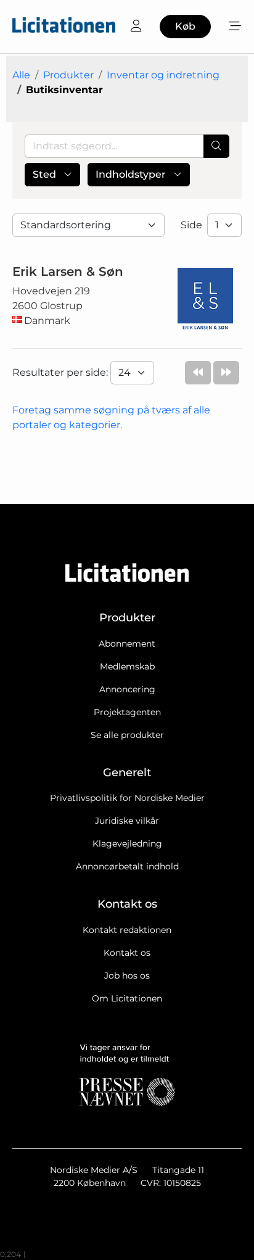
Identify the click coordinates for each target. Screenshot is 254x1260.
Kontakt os (127, 952)
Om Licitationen (127, 998)
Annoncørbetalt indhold (127, 866)
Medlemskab (127, 666)
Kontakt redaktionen (127, 929)
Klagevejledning (127, 843)
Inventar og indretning (163, 75)
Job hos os (127, 975)
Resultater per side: (61, 372)
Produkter (68, 75)
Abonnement (127, 643)
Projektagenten (127, 712)
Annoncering (127, 689)
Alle (21, 75)
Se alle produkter (127, 734)
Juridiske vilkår (127, 820)
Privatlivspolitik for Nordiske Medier (127, 797)
